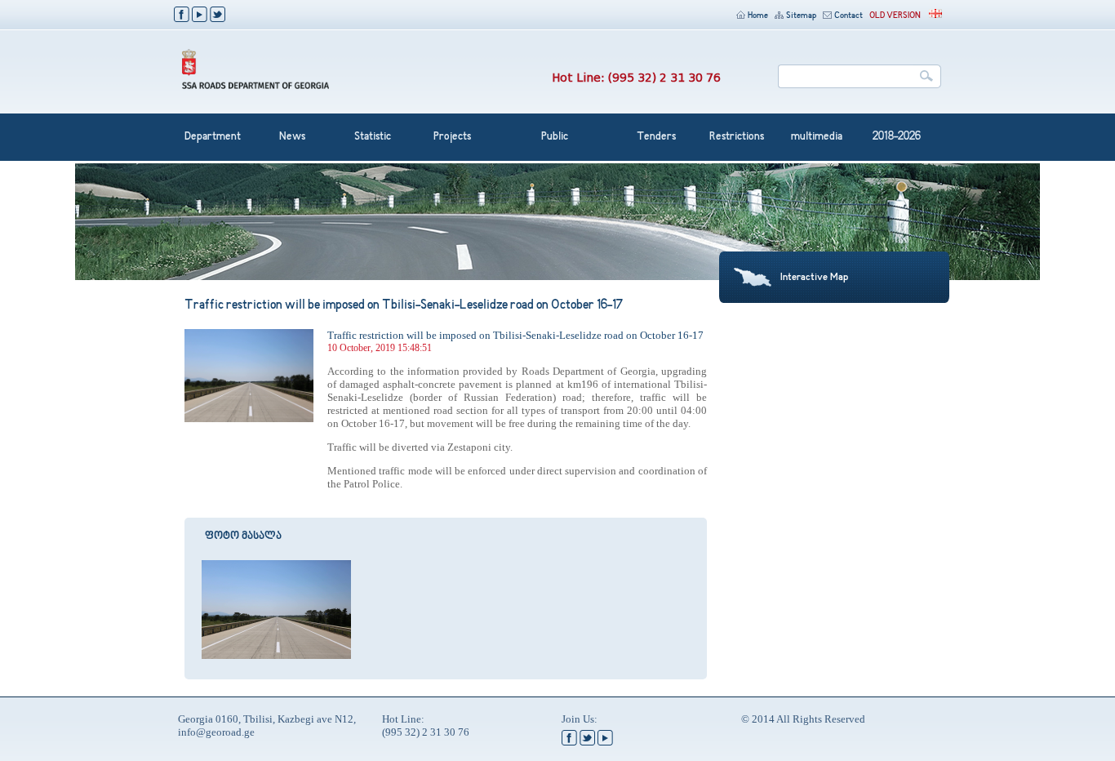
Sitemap (801, 16)
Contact (848, 16)
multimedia (816, 137)
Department (212, 137)
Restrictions (736, 137)
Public (554, 137)
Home (758, 16)
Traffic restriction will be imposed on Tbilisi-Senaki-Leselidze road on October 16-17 (515, 335)
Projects (452, 137)
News (292, 137)
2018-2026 (897, 137)
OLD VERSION (895, 16)
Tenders (656, 137)
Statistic (372, 137)
